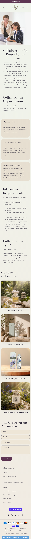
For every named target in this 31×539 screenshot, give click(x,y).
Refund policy (22, 530)
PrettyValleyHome (14, 528)
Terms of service (10, 533)
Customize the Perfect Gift (14, 412)
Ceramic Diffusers (14, 311)
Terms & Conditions (9, 491)
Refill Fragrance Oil (14, 378)
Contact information (21, 533)
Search (5, 472)
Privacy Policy (7, 499)
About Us (6, 487)
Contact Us (7, 502)
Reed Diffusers (14, 344)
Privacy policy (13, 530)
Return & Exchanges (9, 495)
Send (6, 458)
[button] (3, 7)
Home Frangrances (9, 476)
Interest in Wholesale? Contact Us (16, 537)
